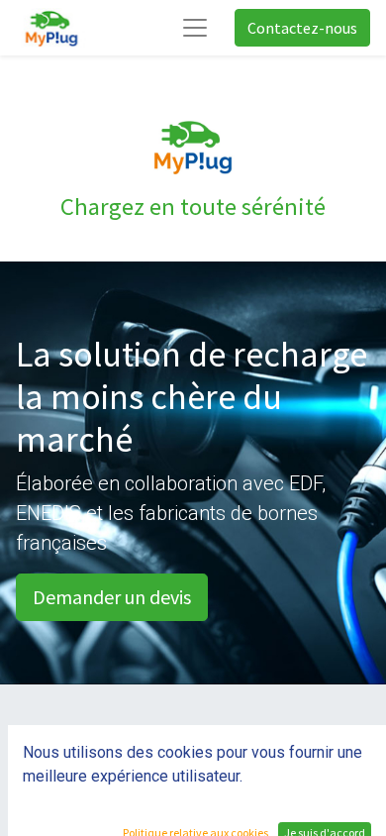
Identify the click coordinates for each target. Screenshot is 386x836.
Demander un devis (112, 596)
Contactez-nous (302, 28)
